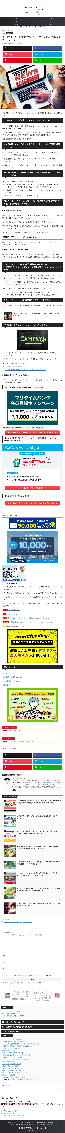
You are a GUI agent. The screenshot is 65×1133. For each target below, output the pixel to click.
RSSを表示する (11, 614)
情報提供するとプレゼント (17, 626)
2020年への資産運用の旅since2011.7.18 (15, 1073)
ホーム (3, 1122)
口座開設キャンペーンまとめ (15, 367)
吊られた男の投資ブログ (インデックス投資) (16, 1055)
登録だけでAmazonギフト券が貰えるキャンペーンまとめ (25, 370)
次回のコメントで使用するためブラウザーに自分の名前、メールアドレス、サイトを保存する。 (28, 975)
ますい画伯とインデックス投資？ (13, 1057)
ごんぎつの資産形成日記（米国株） (13, 1016)
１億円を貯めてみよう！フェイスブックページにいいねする (30, 622)
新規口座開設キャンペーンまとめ (17, 730)
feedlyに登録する (13, 610)
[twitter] (12, 790)
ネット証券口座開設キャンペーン (10, 1112)
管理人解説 (42, 1124)
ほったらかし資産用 (8, 1075)
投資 (16, 21)
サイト (4, 968)
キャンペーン (48, 18)
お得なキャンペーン (20, 1124)
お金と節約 (16, 24)
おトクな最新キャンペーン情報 (16, 363)
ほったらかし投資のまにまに (11, 1064)
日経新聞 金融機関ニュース (12, 677)
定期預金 (16, 18)
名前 (4, 955)
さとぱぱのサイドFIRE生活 (11, 1011)
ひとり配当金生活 (8, 1061)
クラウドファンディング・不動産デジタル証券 (35, 1122)
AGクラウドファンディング (32, 488)
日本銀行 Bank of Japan (11, 681)
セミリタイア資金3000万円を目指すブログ (16, 1070)
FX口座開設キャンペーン (8, 1113)
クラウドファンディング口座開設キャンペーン (14, 1115)
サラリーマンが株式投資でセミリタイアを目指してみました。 (22, 1044)
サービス (49, 21)
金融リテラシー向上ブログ (11, 1013)
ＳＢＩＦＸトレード (27, 922)
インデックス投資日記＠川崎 (11, 1039)
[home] (16, 790)
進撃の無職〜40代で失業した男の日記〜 (15, 1077)
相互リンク (6, 685)
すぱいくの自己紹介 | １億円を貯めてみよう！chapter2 (47, 787)
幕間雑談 (29, 1124)
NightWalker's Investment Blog (12, 1053)
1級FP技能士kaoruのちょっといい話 (14, 1041)
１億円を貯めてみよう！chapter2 (32, 1128)
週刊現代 (45, 782)
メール (4, 962)
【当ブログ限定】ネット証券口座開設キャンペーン (21, 741)
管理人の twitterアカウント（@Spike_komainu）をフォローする (30, 618)
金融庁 (4, 673)
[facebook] (14, 790)
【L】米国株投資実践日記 (10, 1066)
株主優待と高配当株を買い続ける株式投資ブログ (18, 1046)
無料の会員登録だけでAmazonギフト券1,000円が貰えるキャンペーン (32, 432)
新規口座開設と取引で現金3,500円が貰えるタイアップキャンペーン (32, 503)
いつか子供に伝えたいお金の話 (12, 1048)
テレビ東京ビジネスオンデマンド (12, 922)
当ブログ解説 (35, 1124)
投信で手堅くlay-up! (9, 1050)
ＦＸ (21, 922)
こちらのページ (22, 1079)
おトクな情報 (48, 24)
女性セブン (51, 782)
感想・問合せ (50, 1124)
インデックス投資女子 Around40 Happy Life (16, 1059)
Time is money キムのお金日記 (12, 1068)
